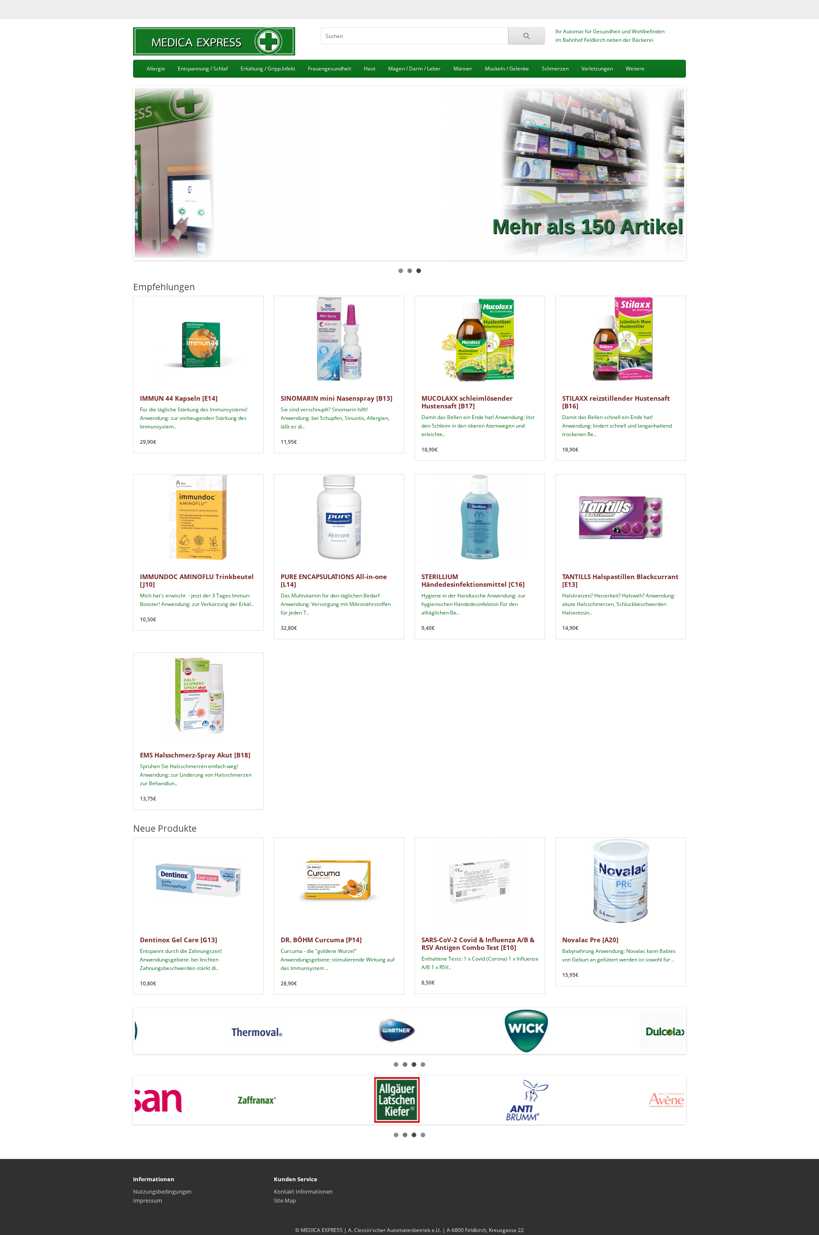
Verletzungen (597, 68)
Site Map (285, 1200)
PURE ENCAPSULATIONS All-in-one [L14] (334, 580)
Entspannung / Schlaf (203, 68)
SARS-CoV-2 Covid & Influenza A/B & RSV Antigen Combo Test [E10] (477, 943)
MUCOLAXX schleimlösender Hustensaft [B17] (467, 402)
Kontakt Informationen (303, 1191)
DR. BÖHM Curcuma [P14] (321, 939)
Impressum (147, 1200)
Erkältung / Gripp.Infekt (268, 68)
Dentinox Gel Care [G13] (178, 939)
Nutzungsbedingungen (162, 1191)
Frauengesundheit (329, 68)
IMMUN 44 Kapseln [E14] (179, 398)
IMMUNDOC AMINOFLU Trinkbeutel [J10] (197, 580)
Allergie (156, 68)
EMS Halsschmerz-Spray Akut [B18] (195, 755)
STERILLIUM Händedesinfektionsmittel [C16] (473, 580)
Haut (369, 68)
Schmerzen (555, 68)
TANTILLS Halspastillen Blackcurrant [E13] (620, 580)
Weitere (635, 68)
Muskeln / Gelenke (507, 68)
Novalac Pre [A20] (590, 939)
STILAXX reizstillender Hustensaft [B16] (616, 402)
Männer (462, 68)
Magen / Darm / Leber (414, 68)
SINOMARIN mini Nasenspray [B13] (336, 398)
